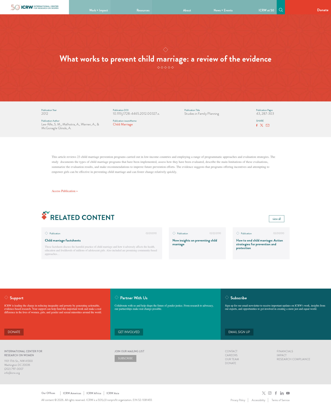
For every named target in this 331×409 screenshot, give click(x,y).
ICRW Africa (94, 393)
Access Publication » (65, 191)
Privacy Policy (237, 400)
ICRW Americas (72, 393)
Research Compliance (293, 359)
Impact (282, 355)
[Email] (267, 125)
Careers (231, 355)
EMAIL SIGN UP (239, 332)
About (187, 10)
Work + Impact (98, 10)
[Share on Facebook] (256, 125)
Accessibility (258, 400)
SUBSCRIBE (125, 358)
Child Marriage (123, 124)
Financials (285, 351)
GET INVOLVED (129, 332)
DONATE (14, 332)
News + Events (223, 10)
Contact (231, 351)
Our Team (232, 359)
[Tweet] (261, 125)
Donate (322, 10)
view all (277, 219)
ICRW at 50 (266, 10)
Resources (143, 10)
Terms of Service (281, 400)
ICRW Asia (113, 393)
